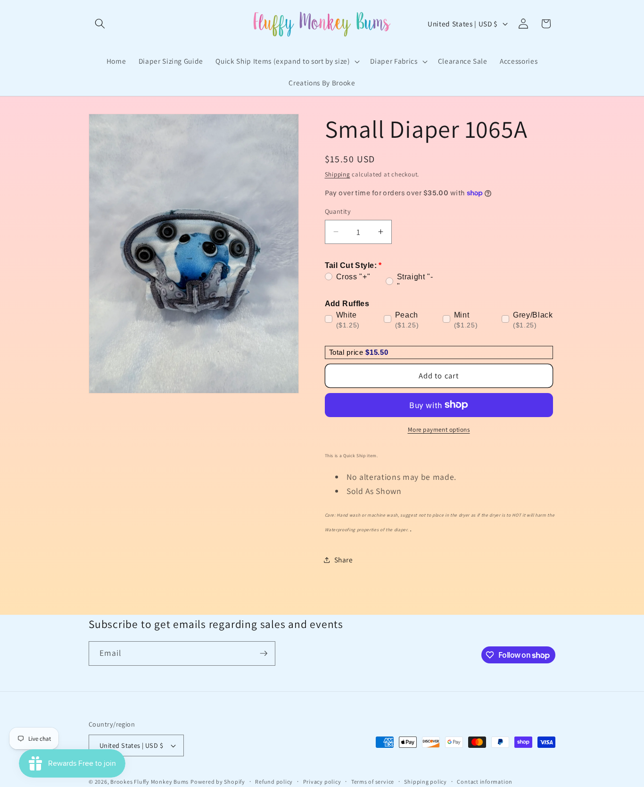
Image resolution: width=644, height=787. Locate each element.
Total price (347, 352)
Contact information (484, 781)
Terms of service (372, 781)
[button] (100, 23)
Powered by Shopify (217, 781)
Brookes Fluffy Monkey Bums (149, 781)
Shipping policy (425, 781)
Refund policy (274, 781)
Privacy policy (322, 781)
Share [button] (343, 559)
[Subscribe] (263, 653)
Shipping (337, 174)
